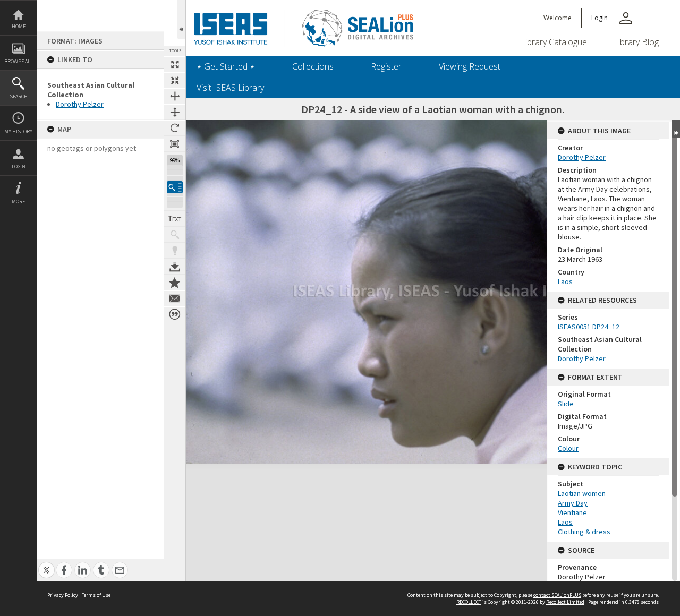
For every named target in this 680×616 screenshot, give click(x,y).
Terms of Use (96, 595)
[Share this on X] (46, 564)
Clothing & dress (584, 531)
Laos (565, 281)
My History (18, 131)
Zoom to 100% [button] (174, 144)
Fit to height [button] (174, 112)
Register (386, 66)
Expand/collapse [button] (676, 129)
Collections (313, 66)
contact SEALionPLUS (557, 595)
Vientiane (572, 512)
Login (19, 166)
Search (19, 96)
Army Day (573, 503)
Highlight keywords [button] (174, 251)
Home (19, 26)
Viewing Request (469, 66)
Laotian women (582, 493)
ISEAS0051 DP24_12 (588, 326)
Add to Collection (174, 282)
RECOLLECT (468, 601)
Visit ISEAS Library (230, 87)
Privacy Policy (62, 595)
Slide (566, 403)
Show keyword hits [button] (174, 235)
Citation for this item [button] (174, 314)
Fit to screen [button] (174, 80)
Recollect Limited (565, 601)
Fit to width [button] (174, 96)
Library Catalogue (554, 42)
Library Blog (636, 42)
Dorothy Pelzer (80, 104)
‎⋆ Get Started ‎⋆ (226, 66)
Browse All (18, 61)
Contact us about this (174, 298)
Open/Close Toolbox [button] (181, 19)
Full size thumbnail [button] (174, 64)
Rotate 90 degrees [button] (174, 128)
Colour (568, 448)
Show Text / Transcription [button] (174, 219)
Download (174, 267)
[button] (175, 187)
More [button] (18, 201)
